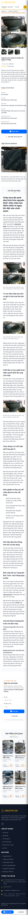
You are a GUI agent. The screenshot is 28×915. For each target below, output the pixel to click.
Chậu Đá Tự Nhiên (12, 11)
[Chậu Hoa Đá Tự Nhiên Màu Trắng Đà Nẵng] (7, 747)
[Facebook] (2, 823)
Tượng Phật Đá (7, 856)
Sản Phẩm (10, 7)
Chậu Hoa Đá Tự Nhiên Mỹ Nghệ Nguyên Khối (8, 787)
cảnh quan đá (7, 594)
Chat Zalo (15, 711)
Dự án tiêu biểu (7, 842)
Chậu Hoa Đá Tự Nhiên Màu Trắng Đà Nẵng (8, 757)
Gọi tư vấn (15, 716)
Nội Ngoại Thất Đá (8, 871)
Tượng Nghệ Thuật (8, 862)
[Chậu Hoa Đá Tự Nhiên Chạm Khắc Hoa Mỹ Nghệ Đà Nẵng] (20, 777)
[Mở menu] (25, 7)
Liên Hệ (17, 7)
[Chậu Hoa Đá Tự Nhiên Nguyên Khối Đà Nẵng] (20, 747)
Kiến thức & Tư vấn (8, 845)
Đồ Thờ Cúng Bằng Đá (9, 865)
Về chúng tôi (6, 838)
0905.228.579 (7, 887)
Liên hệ (5, 848)
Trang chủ (3, 11)
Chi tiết (11, 765)
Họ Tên (5, 697)
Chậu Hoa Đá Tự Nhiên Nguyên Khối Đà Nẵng (20, 757)
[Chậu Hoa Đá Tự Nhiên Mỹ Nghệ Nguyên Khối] (7, 777)
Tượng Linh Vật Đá (8, 859)
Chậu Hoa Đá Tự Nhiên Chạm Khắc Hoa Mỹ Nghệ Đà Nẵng (20, 787)
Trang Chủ (4, 7)
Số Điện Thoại (7, 703)
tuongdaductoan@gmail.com (11, 890)
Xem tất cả (13, 737)
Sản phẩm (5, 835)
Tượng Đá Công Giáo (9, 868)
